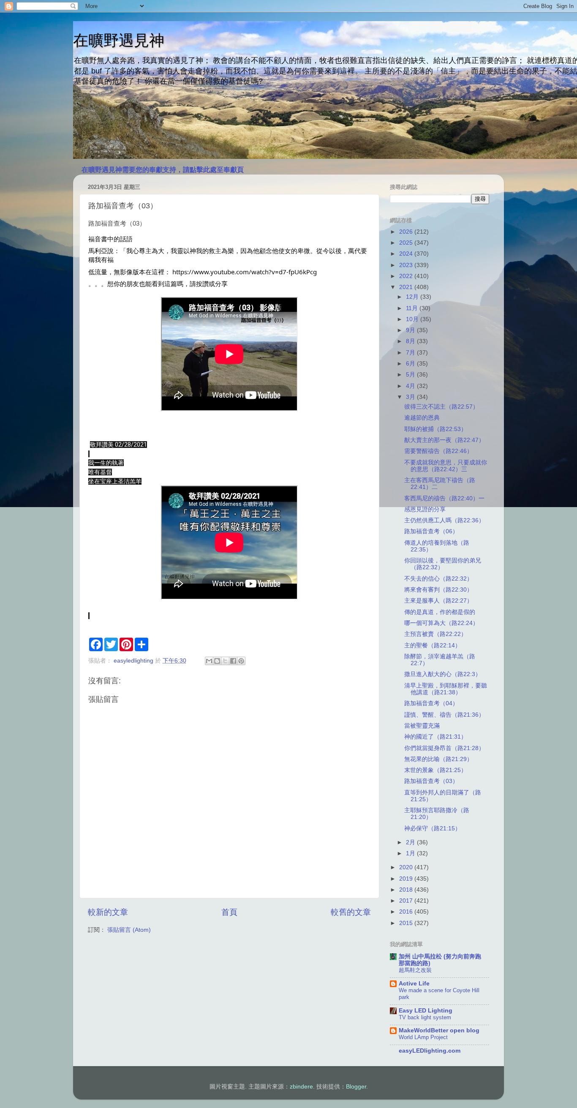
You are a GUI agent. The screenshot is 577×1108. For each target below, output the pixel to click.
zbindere (301, 1086)
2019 (406, 879)
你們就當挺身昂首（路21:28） (444, 748)
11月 (412, 308)
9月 (411, 330)
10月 (413, 319)
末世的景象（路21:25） (435, 770)
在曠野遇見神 (118, 40)
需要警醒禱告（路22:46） (438, 451)
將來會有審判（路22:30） (438, 590)
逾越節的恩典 (422, 418)
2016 (406, 912)
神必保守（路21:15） (432, 828)
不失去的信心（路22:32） (438, 579)
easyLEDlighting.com (429, 1051)
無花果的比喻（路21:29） (438, 759)
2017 (406, 901)
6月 (411, 363)
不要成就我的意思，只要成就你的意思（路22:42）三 (445, 465)
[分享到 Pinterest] (241, 661)
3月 (411, 397)
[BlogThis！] (217, 661)
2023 (406, 265)
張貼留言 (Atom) (129, 930)
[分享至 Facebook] (233, 661)
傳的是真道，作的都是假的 (439, 612)
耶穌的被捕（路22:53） (435, 429)
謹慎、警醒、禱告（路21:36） (444, 715)
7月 (411, 352)
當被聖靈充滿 (422, 726)
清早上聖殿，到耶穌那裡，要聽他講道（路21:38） (445, 689)
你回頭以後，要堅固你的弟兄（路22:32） (442, 563)
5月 (411, 374)
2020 (406, 867)
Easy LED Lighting (425, 1010)
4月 (411, 386)
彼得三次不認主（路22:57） (441, 407)
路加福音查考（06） (431, 531)
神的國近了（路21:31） (435, 737)
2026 (406, 232)
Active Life (414, 983)
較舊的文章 (351, 912)
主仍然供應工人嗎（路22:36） (444, 520)
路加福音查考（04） (431, 703)
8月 (411, 341)
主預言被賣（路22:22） (435, 634)
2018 (406, 890)
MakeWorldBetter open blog (439, 1030)
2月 (411, 842)
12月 (413, 297)
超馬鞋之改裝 (415, 970)
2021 (406, 287)
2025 (406, 243)
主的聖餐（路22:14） (432, 645)
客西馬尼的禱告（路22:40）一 (444, 498)
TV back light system (425, 1017)
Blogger (356, 1086)
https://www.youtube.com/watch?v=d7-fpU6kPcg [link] (244, 271)
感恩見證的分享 (425, 509)
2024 (406, 254)
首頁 (229, 912)
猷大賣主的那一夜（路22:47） (444, 440)
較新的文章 (108, 912)
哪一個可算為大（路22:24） (441, 623)
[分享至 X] (225, 661)
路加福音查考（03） (431, 781)
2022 (406, 276)
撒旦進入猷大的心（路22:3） (442, 674)
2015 (406, 923)
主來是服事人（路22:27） (438, 601)
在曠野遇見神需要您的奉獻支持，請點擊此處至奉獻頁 (163, 169)
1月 (411, 853)
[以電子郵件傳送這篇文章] (209, 661)
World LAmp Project (423, 1037)
